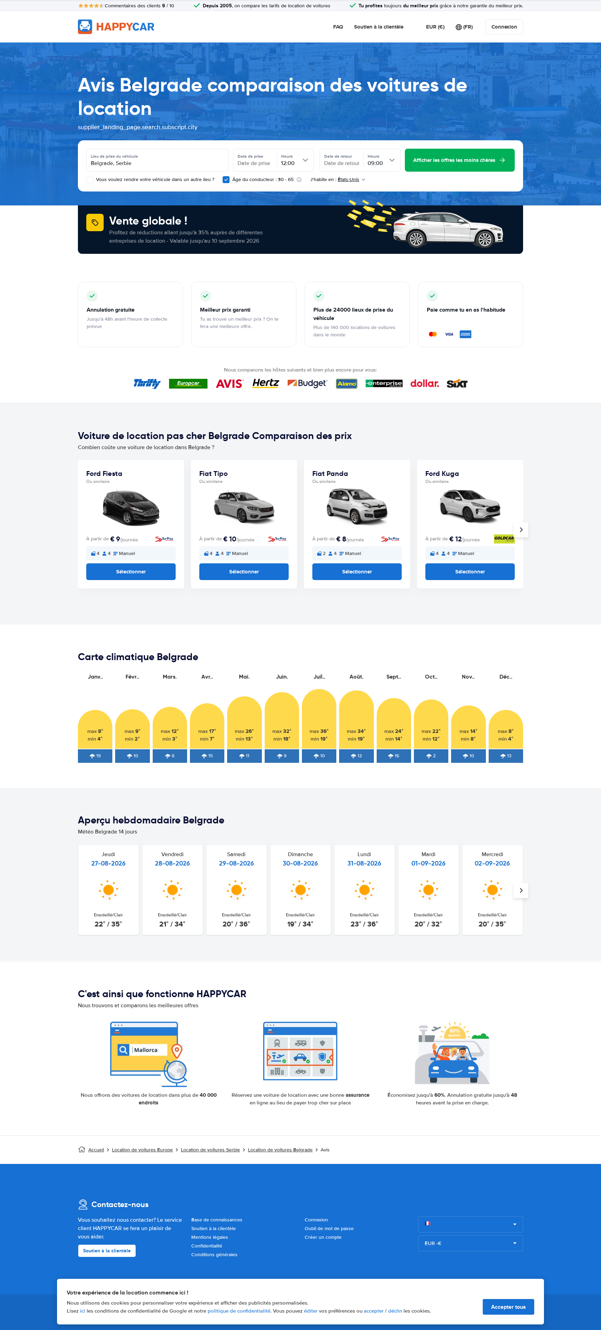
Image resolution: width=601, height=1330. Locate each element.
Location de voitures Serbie (210, 1150)
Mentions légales (209, 1237)
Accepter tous (508, 1307)
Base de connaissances (216, 1220)
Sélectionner (131, 572)
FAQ (338, 27)
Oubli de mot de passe (329, 1228)
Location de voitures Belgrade (280, 1150)
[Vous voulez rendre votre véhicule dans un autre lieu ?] (89, 179)
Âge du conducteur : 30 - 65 (263, 179)
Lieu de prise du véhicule (114, 156)
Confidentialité (206, 1246)
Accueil (96, 1150)
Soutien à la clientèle (378, 27)
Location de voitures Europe (142, 1150)
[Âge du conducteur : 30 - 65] (226, 179)
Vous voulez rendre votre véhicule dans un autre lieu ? (154, 179)
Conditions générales (214, 1255)
